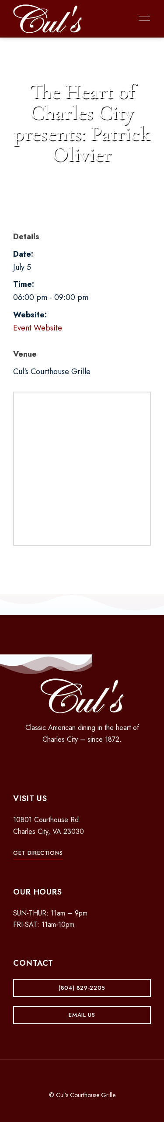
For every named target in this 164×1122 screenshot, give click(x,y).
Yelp (97, 762)
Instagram (82, 762)
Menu (142, 19)
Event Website (37, 328)
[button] (38, 853)
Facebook (67, 762)
